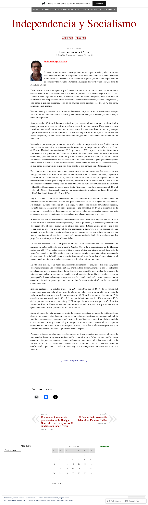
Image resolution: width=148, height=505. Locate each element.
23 (91, 468)
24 (54, 473)
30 (91, 473)
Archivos (67, 38)
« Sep (54, 483)
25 (60, 473)
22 (85, 468)
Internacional (74, 49)
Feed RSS (81, 38)
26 (67, 473)
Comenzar (99, 3)
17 (54, 468)
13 (73, 464)
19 (67, 468)
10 (54, 464)
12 (67, 464)
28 (79, 473)
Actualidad (61, 55)
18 (60, 468)
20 (73, 468)
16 (91, 464)
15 (85, 464)
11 (60, 464)
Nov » (60, 483)
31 (54, 477)
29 (85, 473)
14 (79, 464)
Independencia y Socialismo (74, 23)
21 (79, 468)
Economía (69, 55)
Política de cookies (66, 500)
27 (73, 473)
